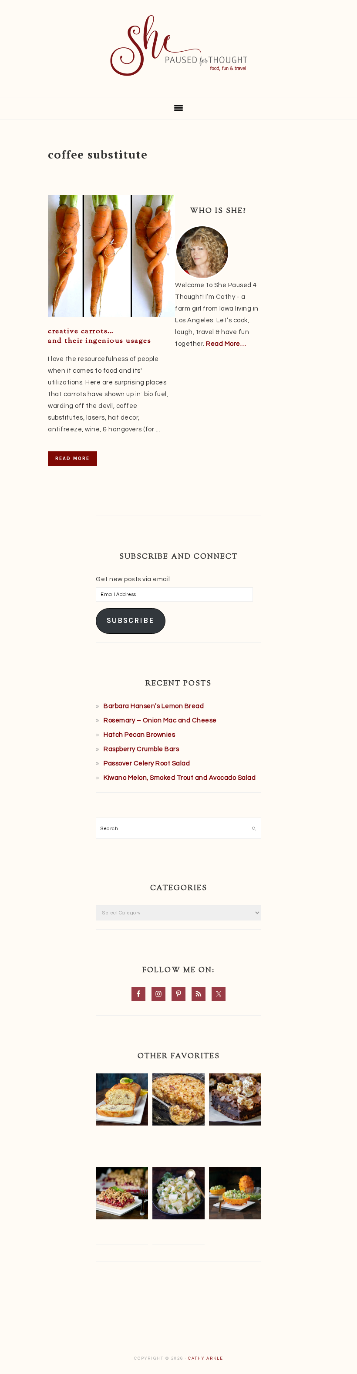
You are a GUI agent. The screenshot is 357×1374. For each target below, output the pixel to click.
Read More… (226, 344)
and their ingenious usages (99, 336)
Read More (72, 458)
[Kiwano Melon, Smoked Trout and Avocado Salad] (235, 1195)
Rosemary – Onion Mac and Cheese (160, 720)
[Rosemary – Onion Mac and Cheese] (178, 1101)
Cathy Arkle (205, 1359)
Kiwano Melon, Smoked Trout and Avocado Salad (180, 778)
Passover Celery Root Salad (147, 763)
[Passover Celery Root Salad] (178, 1195)
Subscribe (130, 620)
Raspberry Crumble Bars (141, 749)
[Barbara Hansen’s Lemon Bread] (122, 1101)
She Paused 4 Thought (178, 46)
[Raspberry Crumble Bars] (122, 1195)
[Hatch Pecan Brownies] (235, 1101)
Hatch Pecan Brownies (139, 735)
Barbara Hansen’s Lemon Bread (154, 706)
